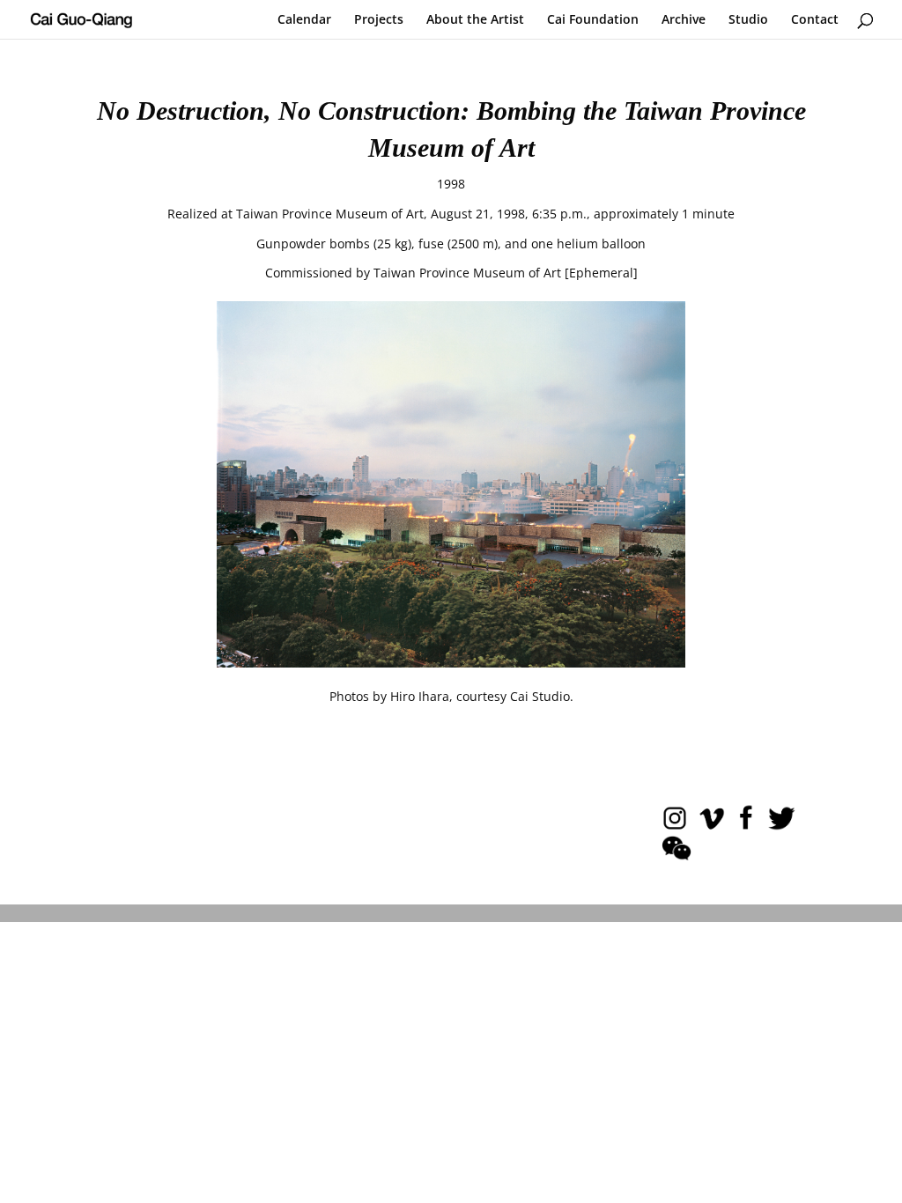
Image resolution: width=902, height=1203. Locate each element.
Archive (684, 20)
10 (503, 636)
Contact (815, 20)
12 (533, 636)
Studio (748, 20)
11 (518, 636)
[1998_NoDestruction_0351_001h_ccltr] (451, 662)
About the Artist (475, 20)
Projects (378, 20)
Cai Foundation (593, 20)
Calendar (304, 20)
